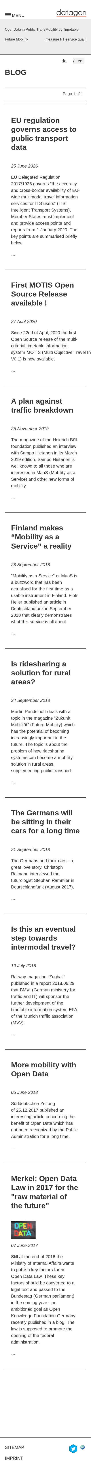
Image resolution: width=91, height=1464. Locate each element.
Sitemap (14, 1447)
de (64, 60)
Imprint (14, 1458)
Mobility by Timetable (62, 29)
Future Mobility (16, 39)
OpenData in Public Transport (25, 29)
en (80, 60)
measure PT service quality (66, 39)
